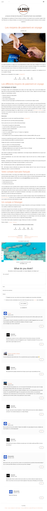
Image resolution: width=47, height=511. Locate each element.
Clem (9, 313)
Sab (9, 423)
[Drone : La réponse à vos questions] (23, 252)
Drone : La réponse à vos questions (23, 262)
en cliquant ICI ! (22, 74)
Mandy (10, 383)
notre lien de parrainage (38, 110)
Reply (41, 326)
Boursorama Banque (5, 197)
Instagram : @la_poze (13, 222)
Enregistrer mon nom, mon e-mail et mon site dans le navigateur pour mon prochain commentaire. (24, 297)
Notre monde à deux (14, 353)
